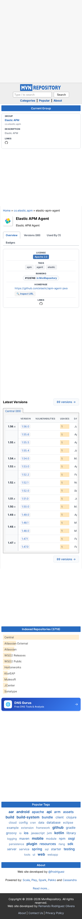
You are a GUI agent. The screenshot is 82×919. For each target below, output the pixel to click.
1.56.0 (25, 426)
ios (26, 833)
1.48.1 (25, 522)
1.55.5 (25, 442)
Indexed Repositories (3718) (41, 629)
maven (24, 838)
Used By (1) (54, 235)
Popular (44, 100)
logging (12, 838)
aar (12, 812)
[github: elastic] (6, 142)
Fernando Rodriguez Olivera (56, 906)
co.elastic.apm (23, 210)
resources (48, 844)
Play (34, 880)
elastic (51, 267)
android (23, 812)
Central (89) (13, 411)
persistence (17, 844)
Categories (27, 100)
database (54, 822)
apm (29, 267)
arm (58, 812)
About (58, 100)
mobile (38, 838)
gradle (70, 828)
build (10, 817)
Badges (10, 242)
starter (56, 849)
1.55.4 (25, 450)
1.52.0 (25, 490)
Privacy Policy (55, 913)
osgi (71, 838)
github (58, 827)
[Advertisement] (41, 41)
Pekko (52, 880)
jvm (50, 833)
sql (47, 849)
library (71, 833)
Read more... (41, 888)
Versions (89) (32, 235)
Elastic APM (12, 120)
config (23, 822)
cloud (13, 822)
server (12, 849)
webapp (52, 854)
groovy (12, 833)
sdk (70, 844)
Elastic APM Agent (32, 218)
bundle (48, 817)
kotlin (59, 833)
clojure (71, 817)
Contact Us (35, 913)
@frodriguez (56, 871)
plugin (32, 844)
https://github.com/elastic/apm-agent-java (41, 288)
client (60, 817)
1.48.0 (25, 530)
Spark (42, 880)
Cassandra (70, 880)
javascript (38, 833)
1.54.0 (25, 458)
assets (68, 812)
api (50, 812)
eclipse (68, 822)
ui (34, 854)
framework (43, 827)
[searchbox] (32, 94)
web (42, 854)
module (51, 838)
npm (62, 838)
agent (40, 267)
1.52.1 (25, 482)
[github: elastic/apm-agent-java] (41, 303)
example (13, 828)
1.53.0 (25, 466)
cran (33, 822)
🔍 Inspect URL (25, 293)
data (41, 822)
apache (38, 812)
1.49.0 (25, 514)
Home (7, 210)
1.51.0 (25, 498)
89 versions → (66, 402)
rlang (62, 844)
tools (27, 854)
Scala (26, 880)
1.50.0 (25, 506)
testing (69, 849)
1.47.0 (25, 546)
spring (37, 849)
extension (27, 827)
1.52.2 (25, 474)
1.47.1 (25, 538)
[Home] (41, 90)
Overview (12, 235)
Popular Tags (41, 804)
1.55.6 (25, 434)
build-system (28, 817)
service (24, 849)
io (20, 833)
